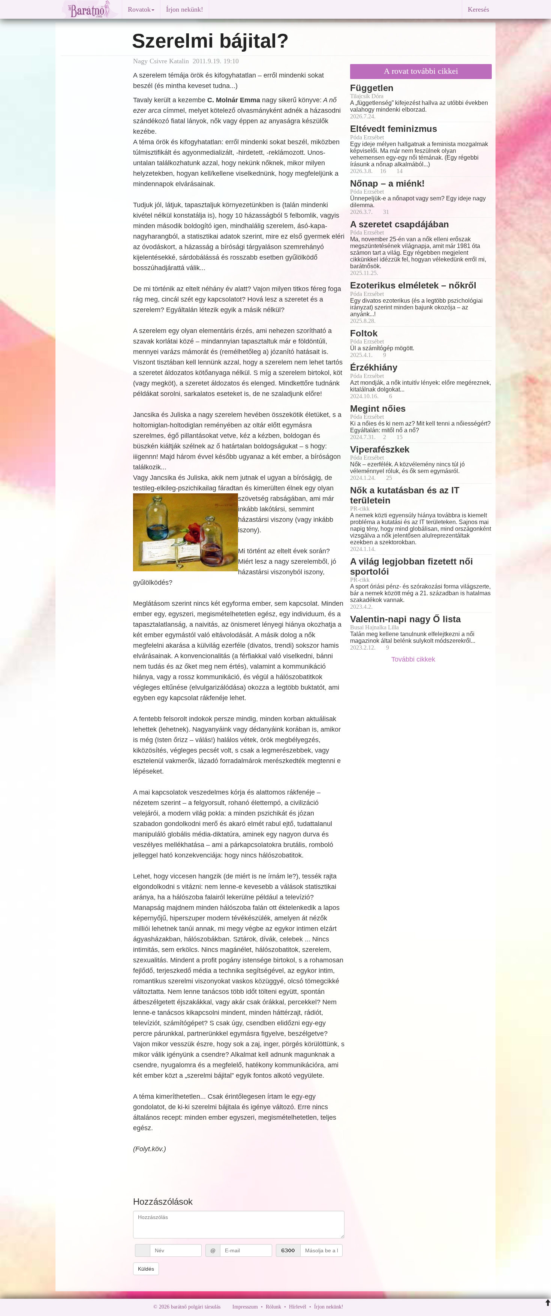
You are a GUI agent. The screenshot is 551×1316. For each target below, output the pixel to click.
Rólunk (273, 1307)
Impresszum (245, 1307)
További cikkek (414, 659)
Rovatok (139, 9)
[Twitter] (375, 1307)
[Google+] (363, 1307)
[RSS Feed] (386, 1307)
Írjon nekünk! (184, 9)
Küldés (146, 1269)
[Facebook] (351, 1307)
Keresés (478, 9)
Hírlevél (297, 1307)
